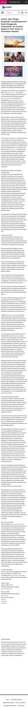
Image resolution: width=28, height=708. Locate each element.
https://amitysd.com (6, 98)
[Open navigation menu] (2, 12)
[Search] (19, 12)
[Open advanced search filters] (22, 12)
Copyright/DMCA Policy (9, 705)
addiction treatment (12, 315)
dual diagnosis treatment (16, 100)
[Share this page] (26, 12)
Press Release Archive (16, 699)
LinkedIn (3, 599)
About (7, 699)
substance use (13, 149)
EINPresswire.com (9, 92)
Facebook (3, 603)
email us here (4, 595)
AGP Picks (3, 2)
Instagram (4, 601)
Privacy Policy (21, 705)
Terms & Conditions (20, 702)
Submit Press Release (8, 702)
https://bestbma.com (6, 588)
